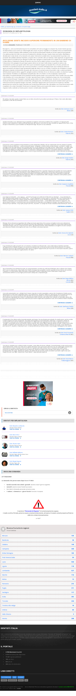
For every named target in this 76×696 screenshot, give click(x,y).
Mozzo (68, 280)
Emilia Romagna (7, 553)
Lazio (4, 562)
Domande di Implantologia (23, 26)
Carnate (68, 282)
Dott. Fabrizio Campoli (66, 256)
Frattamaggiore (66, 360)
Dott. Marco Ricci (14, 435)
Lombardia (6, 570)
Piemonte (5, 584)
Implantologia (10, 26)
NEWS (14, 677)
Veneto (4, 618)
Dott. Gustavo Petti (67, 210)
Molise (4, 579)
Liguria (4, 566)
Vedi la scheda (14, 429)
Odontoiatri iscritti (14, 652)
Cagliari (68, 212)
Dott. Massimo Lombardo (17, 426)
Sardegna (5, 592)
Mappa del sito (12, 680)
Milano (69, 111)
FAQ (26, 680)
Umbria (4, 610)
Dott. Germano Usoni (67, 109)
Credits (19, 688)
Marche (4, 575)
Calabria (5, 544)
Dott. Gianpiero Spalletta (66, 184)
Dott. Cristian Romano (66, 132)
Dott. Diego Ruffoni (67, 278)
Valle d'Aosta (6, 614)
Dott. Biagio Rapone (15, 461)
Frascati (68, 186)
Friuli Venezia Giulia (8, 557)
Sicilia (4, 597)
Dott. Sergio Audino (67, 158)
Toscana (5, 601)
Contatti (4, 680)
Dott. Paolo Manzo (68, 359)
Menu (39, 2)
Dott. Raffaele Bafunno (16, 452)
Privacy (21, 680)
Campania (5, 549)
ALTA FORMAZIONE (6, 677)
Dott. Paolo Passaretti (67, 332)
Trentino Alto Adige (8, 605)
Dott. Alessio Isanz (15, 443)
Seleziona (9, 413)
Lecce (69, 235)
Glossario (20, 677)
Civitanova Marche (65, 334)
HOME (2, 26)
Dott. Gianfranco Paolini (66, 306)
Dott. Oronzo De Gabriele (65, 233)
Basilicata (5, 540)
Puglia (4, 588)
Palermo (68, 133)
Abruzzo (5, 536)
